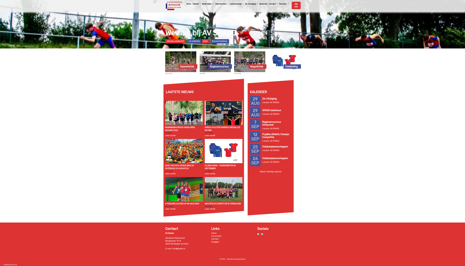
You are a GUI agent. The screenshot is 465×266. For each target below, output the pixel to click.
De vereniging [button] (250, 4)
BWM (205, 41)
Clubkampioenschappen (275, 146)
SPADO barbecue (271, 110)
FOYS (15, 265)
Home (188, 4)
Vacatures (263, 4)
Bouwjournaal (220, 41)
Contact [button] (272, 4)
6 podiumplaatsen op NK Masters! (182, 204)
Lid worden (194, 41)
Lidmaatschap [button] (236, 4)
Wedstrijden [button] (207, 4)
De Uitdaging (269, 98)
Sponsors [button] (283, 4)
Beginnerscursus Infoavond (271, 123)
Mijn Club (296, 5)
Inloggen (215, 242)
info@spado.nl (178, 248)
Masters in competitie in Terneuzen (223, 204)
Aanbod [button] (196, 4)
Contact (215, 239)
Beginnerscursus (219, 66)
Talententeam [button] (221, 4)
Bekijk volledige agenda (270, 171)
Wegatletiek (256, 66)
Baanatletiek (187, 66)
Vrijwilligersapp (175, 41)
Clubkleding (291, 66)
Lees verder (170, 135)
